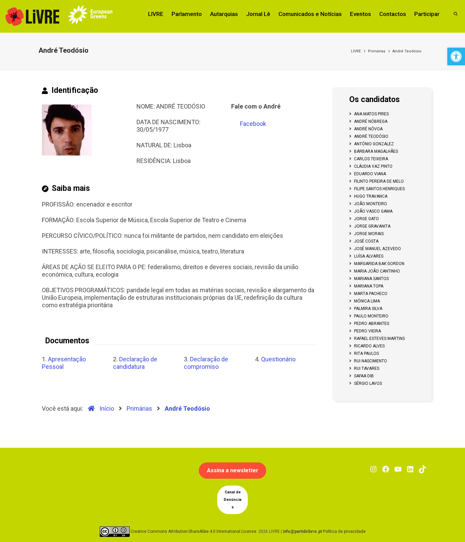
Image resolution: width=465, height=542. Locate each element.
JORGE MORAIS (369, 233)
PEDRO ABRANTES (371, 323)
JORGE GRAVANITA (372, 226)
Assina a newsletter (232, 470)
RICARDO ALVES (369, 346)
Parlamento (187, 14)
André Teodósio (406, 51)
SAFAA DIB (364, 376)
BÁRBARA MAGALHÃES (376, 151)
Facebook (253, 123)
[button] (456, 56)
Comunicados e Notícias (310, 14)
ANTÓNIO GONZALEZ (374, 144)
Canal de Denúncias (232, 499)
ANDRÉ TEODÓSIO (371, 136)
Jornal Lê (258, 14)
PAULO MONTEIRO (371, 316)
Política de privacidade (344, 531)
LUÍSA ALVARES (368, 256)
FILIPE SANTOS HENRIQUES (379, 188)
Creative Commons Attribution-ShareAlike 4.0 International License (193, 531)
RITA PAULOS (366, 353)
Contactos (392, 14)
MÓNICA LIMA (367, 301)
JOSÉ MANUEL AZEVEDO (377, 248)
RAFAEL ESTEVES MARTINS (379, 338)
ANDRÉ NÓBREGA (370, 121)
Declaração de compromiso (206, 363)
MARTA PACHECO (370, 293)
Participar (426, 14)
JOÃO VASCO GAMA (373, 211)
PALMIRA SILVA (368, 308)
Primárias (376, 51)
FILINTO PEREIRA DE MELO (379, 181)
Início (106, 408)
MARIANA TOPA (368, 286)
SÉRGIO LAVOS (368, 383)
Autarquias (224, 14)
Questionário (278, 359)
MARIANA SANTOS (371, 278)
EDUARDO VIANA (370, 173)
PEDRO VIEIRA (367, 331)
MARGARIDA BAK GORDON (379, 263)
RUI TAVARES (366, 368)
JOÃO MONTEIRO (370, 203)
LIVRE (155, 14)
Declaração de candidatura (135, 363)
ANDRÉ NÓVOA (368, 129)
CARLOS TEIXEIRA (371, 159)
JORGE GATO (366, 218)
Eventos (360, 14)
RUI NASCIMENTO (370, 361)
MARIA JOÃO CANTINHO (377, 271)
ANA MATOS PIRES (371, 114)
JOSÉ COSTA (366, 241)
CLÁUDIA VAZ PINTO (373, 166)
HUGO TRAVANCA (370, 196)
